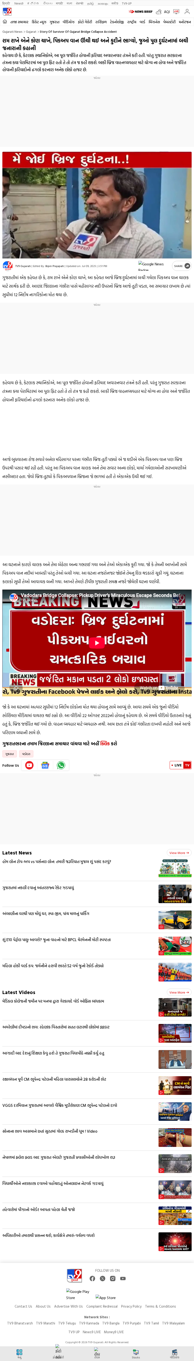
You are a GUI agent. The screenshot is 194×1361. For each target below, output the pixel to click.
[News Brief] (141, 11)
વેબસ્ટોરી (169, 22)
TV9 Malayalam (173, 1323)
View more (177, 852)
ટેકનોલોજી (117, 22)
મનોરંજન (185, 22)
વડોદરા (26, 754)
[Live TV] (175, 12)
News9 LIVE (92, 1332)
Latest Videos (18, 992)
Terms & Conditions (160, 1306)
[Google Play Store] (80, 1294)
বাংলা (69, 3)
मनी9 (115, 3)
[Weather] (160, 11)
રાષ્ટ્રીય (131, 22)
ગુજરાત (54, 22)
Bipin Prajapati (54, 266)
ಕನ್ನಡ (33, 3)
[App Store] (110, 1299)
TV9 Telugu (67, 1323)
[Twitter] (102, 1278)
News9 (18, 3)
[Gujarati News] (7, 11)
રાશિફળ (101, 22)
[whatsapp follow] (61, 765)
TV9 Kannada (89, 1323)
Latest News (17, 852)
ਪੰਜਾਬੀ (80, 3)
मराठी (59, 3)
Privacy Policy (131, 1306)
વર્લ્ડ (142, 22)
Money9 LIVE (114, 1332)
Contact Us (23, 1306)
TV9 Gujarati (23, 266)
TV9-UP (127, 3)
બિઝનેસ (154, 22)
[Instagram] (112, 1278)
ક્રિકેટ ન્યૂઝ (39, 22)
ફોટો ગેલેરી (85, 22)
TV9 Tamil (151, 1323)
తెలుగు (47, 3)
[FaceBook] (92, 1278)
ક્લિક (104, 743)
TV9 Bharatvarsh (20, 1323)
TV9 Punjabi (132, 1323)
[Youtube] (29, 765)
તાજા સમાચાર (19, 22)
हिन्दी (6, 3)
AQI (167, 11)
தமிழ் (90, 3)
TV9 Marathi (45, 1323)
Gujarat (31, 31)
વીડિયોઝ (69, 22)
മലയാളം (103, 3)
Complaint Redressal (102, 1306)
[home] (5, 22)
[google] (154, 266)
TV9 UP (74, 1332)
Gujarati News (12, 31)
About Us (43, 1306)
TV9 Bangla (110, 1323)
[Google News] (45, 765)
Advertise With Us (68, 1306)
